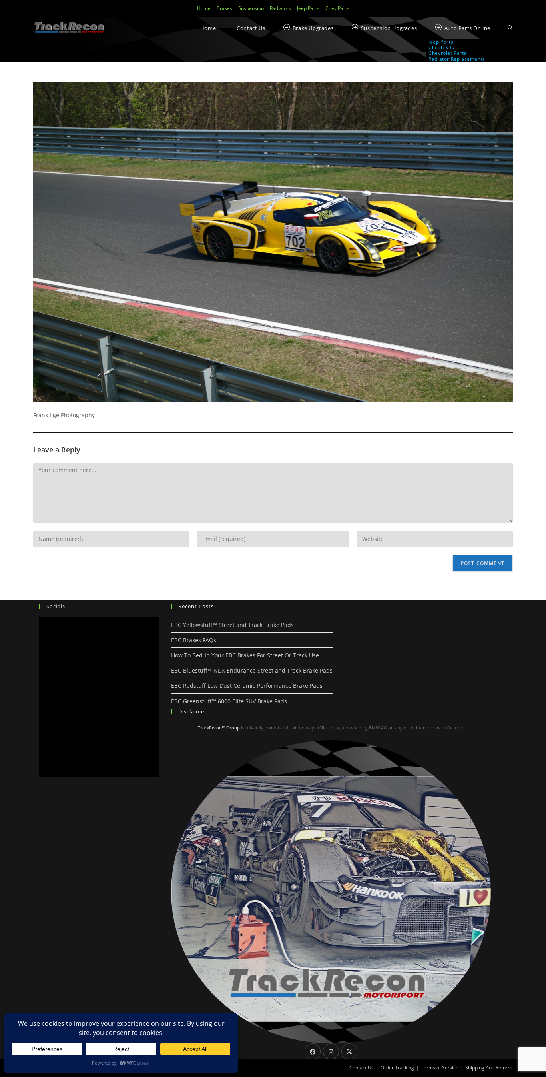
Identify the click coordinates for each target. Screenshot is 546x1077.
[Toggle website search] (510, 28)
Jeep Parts (308, 8)
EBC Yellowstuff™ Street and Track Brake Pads (232, 625)
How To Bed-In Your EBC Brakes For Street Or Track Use (245, 655)
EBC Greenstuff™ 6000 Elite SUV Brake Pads (229, 701)
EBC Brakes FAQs (193, 640)
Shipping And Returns (489, 1067)
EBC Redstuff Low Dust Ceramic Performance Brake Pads (247, 685)
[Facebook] (313, 1051)
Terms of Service (439, 1067)
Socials (55, 606)
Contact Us (361, 1067)
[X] (349, 1051)
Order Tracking (397, 1067)
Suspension (251, 8)
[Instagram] (331, 1051)
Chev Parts (337, 8)
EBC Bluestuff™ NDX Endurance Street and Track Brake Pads (252, 670)
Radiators (280, 8)
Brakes (224, 8)
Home (204, 8)
